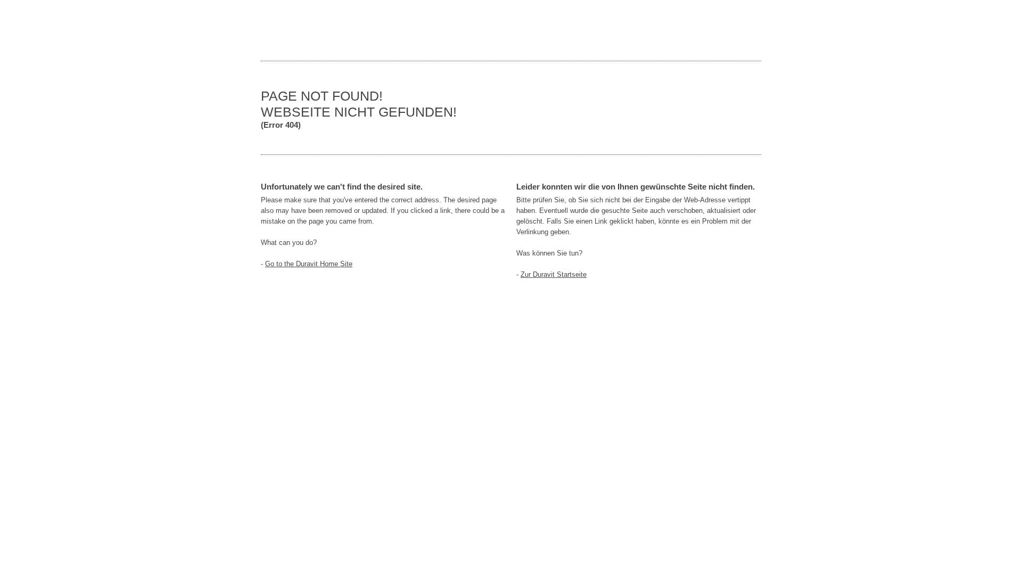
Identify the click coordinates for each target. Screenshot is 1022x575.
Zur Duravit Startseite (554, 274)
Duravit (713, 30)
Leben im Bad (293, 30)
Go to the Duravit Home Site (308, 264)
